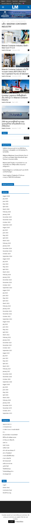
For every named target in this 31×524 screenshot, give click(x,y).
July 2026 (5, 199)
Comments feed (7, 490)
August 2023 (6, 290)
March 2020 (6, 397)
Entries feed (6, 487)
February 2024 (7, 274)
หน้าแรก (4, 21)
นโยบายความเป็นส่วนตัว (6, 3)
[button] (28, 7)
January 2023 (6, 308)
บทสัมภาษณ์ (6, 448)
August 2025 (6, 227)
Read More (20, 521)
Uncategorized (7, 474)
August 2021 (6, 353)
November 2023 (7, 282)
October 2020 (6, 379)
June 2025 (5, 233)
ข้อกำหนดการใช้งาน (17, 3)
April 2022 (5, 332)
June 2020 (5, 389)
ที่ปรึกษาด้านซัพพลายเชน (9, 437)
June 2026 (5, 201)
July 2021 (5, 355)
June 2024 (5, 264)
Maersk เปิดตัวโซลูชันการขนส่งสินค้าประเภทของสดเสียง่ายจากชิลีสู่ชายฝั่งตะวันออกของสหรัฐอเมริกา (15, 164)
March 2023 (6, 303)
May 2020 (5, 392)
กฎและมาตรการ (7, 424)
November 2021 (7, 345)
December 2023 (7, 280)
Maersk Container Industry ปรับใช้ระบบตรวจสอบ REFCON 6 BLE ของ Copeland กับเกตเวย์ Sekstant (15, 71)
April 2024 (5, 269)
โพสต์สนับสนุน (7, 468)
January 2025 (6, 246)
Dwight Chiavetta (6, 128)
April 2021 (5, 363)
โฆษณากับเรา (15, 1)
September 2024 (7, 256)
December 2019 (7, 405)
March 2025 (6, 240)
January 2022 (6, 340)
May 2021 (5, 361)
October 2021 (6, 348)
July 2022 (5, 324)
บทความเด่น (6, 445)
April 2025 (5, 238)
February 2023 (7, 306)
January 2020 (6, 403)
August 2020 (6, 384)
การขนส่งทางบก (7, 427)
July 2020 (5, 387)
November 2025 (7, 219)
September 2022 (7, 319)
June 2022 (5, 327)
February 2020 (7, 400)
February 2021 (7, 369)
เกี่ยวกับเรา (8, 1)
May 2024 (5, 267)
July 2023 (5, 293)
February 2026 (7, 212)
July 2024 (5, 261)
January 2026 (6, 214)
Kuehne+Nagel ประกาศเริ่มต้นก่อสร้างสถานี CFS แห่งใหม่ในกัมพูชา (15, 170)
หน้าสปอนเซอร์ (7, 461)
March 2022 (6, 335)
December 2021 (7, 342)
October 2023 (6, 285)
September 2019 (7, 413)
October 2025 (6, 222)
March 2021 (6, 366)
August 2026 (6, 196)
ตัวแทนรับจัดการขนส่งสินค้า (10, 434)
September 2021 (7, 350)
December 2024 (7, 248)
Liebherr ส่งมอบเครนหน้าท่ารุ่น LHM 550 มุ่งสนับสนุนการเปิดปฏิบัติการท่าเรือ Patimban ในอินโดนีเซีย (15, 150)
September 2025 (7, 225)
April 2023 (5, 301)
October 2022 (6, 316)
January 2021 (6, 371)
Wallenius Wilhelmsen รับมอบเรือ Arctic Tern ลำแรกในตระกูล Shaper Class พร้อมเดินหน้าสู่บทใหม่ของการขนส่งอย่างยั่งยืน (15, 157)
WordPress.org (7, 493)
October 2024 (6, 253)
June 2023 (5, 295)
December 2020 (7, 374)
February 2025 (7, 243)
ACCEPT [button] (11, 521)
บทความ (5, 442)
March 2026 (6, 209)
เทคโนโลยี (5, 466)
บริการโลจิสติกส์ (7, 453)
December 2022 (7, 311)
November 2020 (7, 376)
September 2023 (7, 287)
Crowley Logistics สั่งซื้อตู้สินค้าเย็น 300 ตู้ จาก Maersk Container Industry (15, 97)
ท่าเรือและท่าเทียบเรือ (8, 440)
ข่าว (4, 432)
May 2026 (5, 204)
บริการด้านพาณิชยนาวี (9, 450)
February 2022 (7, 337)
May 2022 (5, 329)
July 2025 (5, 230)
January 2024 (6, 277)
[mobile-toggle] (3, 7)
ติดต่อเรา (3, 1)
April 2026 (5, 206)
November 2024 (7, 251)
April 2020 (5, 395)
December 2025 (7, 217)
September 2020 (7, 382)
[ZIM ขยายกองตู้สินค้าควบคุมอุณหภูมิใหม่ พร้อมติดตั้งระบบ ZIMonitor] (15, 112)
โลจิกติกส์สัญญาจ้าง (8, 471)
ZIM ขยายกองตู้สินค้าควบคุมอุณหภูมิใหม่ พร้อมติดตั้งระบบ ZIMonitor (13, 124)
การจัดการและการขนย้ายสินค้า (11, 429)
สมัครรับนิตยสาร (22, 1)
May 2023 (5, 298)
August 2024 (6, 259)
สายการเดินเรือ (7, 458)
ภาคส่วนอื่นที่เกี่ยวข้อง (8, 455)
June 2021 (5, 358)
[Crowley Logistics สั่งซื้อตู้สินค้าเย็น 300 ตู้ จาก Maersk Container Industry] (15, 86)
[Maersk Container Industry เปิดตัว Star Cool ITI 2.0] (15, 36)
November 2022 (7, 314)
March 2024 (6, 272)
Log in (4, 485)
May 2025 (5, 235)
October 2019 (6, 410)
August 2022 (6, 321)
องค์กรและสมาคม (7, 463)
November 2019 (7, 408)
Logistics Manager (6, 50)
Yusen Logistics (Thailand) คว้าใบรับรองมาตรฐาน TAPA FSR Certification (13, 176)
